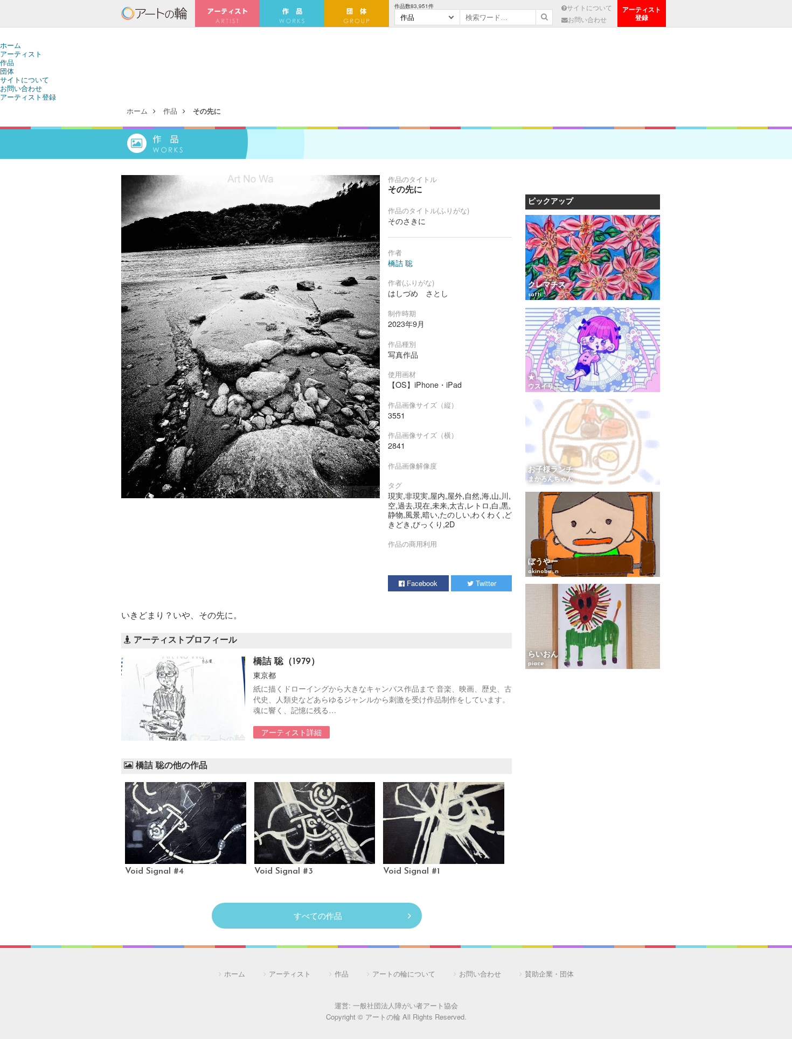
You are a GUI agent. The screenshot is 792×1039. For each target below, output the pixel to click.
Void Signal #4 (154, 871)
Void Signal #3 (283, 871)
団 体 (356, 13)
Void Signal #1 (411, 871)
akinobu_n (543, 571)
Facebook (421, 583)
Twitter (485, 583)
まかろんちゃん (550, 479)
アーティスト (227, 13)
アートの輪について (403, 973)
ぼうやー (543, 562)
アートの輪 (154, 13)
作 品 (292, 13)
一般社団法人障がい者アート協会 (405, 1005)
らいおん (543, 655)
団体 (7, 71)
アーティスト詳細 (291, 732)
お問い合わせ (587, 19)
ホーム (10, 45)
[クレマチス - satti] (592, 258)
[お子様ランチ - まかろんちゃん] (592, 442)
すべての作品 (318, 915)
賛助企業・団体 (549, 973)
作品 (7, 62)
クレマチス (547, 285)
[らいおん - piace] (592, 627)
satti (534, 294)
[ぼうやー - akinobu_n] (592, 535)
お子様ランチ (550, 470)
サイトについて (589, 7)
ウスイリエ (544, 386)
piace (536, 663)
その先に (207, 111)
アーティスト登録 (28, 97)
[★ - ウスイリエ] (592, 350)
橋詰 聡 (400, 262)
